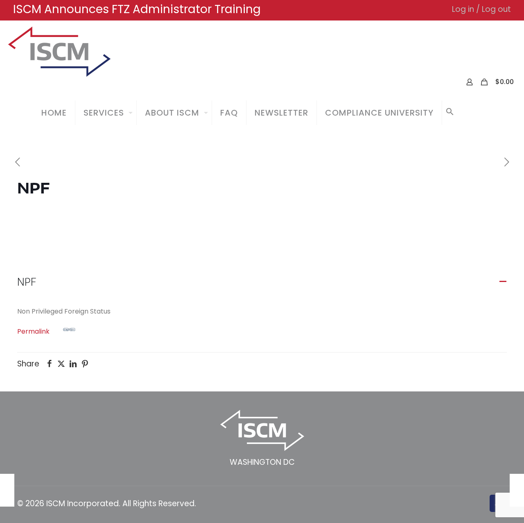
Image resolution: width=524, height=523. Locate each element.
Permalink (33, 331)
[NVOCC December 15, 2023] (517, 490)
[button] (450, 112)
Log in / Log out (481, 9)
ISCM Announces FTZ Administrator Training (137, 9)
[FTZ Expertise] (59, 51)
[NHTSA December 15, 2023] (7, 490)
